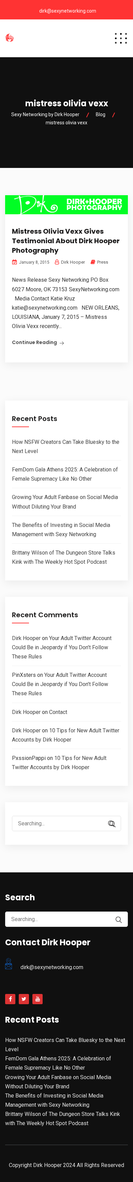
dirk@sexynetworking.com (67, 11)
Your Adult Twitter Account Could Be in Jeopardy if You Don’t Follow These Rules (62, 647)
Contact (58, 712)
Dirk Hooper (26, 638)
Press (102, 262)
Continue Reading (34, 342)
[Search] (112, 824)
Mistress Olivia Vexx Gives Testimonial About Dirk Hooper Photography (66, 241)
